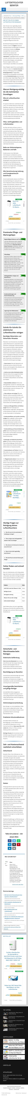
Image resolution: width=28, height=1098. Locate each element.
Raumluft (5, 1087)
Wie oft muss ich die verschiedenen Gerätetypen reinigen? (13, 533)
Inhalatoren (11, 1089)
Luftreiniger (18, 1087)
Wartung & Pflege (16, 16)
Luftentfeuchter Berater (14, 4)
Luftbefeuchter (16, 1089)
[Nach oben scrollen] (25, 1095)
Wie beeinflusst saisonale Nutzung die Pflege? (13, 558)
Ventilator (13, 1087)
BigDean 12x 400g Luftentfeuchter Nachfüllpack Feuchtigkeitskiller (17, 1042)
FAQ (23, 16)
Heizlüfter (22, 1087)
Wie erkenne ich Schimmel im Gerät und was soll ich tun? (14, 546)
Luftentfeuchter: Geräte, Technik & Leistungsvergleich (16, 1029)
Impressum (24, 1093)
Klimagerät (9, 1087)
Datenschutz (18, 1093)
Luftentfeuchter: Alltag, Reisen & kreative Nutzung (15, 1013)
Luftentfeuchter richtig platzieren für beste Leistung (16, 1017)
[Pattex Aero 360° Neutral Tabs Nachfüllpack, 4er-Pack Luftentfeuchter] (13, 983)
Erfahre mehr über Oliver (17, 884)
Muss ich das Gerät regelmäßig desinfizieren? (12, 552)
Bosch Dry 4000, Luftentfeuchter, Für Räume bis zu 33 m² (17, 204)
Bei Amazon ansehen (14, 218)
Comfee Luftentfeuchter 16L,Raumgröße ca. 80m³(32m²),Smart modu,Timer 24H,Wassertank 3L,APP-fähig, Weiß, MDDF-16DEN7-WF (13, 956)
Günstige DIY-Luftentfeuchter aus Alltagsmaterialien (15, 1025)
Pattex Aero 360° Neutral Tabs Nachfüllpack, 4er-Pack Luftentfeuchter (13, 987)
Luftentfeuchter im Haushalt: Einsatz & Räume (16, 1021)
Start (10, 16)
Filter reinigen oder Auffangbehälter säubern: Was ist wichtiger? (13, 539)
